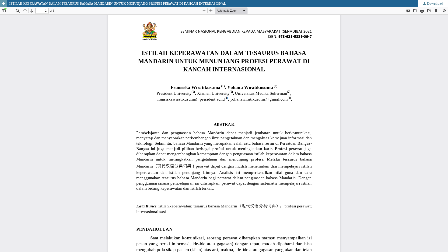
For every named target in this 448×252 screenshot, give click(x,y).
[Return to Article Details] (3, 3)
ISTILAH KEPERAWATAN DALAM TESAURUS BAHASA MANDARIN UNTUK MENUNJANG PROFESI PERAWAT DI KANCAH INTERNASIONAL (117, 3)
